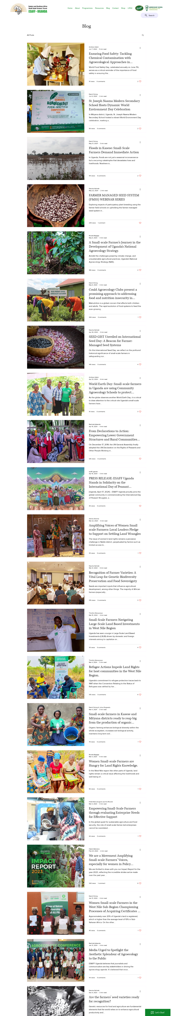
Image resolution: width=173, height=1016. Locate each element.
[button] (77, 8)
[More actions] (140, 47)
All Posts (30, 35)
